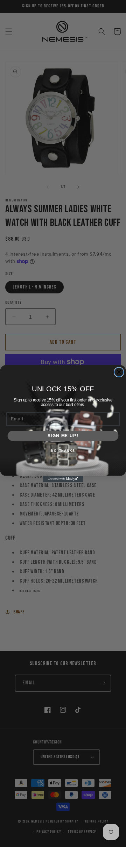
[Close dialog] (119, 372)
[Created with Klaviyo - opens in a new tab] (63, 479)
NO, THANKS (63, 451)
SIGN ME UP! (63, 436)
